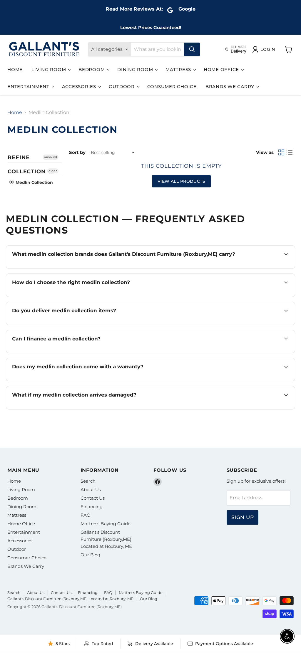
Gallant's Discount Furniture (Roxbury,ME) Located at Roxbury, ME (106, 539)
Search (88, 481)
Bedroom (92, 69)
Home (15, 69)
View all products (181, 181)
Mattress (179, 69)
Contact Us (93, 498)
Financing (92, 506)
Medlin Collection (33, 182)
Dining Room (135, 69)
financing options (63, 352)
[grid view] (281, 152)
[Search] (192, 49)
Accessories (80, 86)
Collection (27, 171)
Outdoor (122, 86)
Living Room (49, 69)
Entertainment (29, 86)
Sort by (77, 152)
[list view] (289, 152)
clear (53, 171)
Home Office (222, 69)
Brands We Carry (230, 86)
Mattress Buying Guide (106, 523)
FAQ (86, 515)
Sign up (242, 517)
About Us (91, 489)
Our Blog (90, 555)
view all (50, 157)
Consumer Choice (172, 86)
